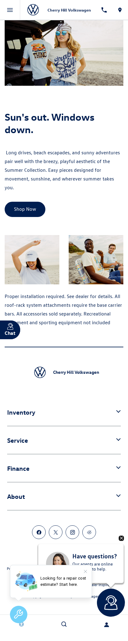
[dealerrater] (89, 532)
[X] (55, 532)
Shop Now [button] (25, 209)
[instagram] (72, 532)
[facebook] (39, 532)
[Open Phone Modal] (104, 10)
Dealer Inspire (98, 584)
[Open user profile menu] (106, 624)
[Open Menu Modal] (10, 10)
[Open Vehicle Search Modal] (64, 624)
